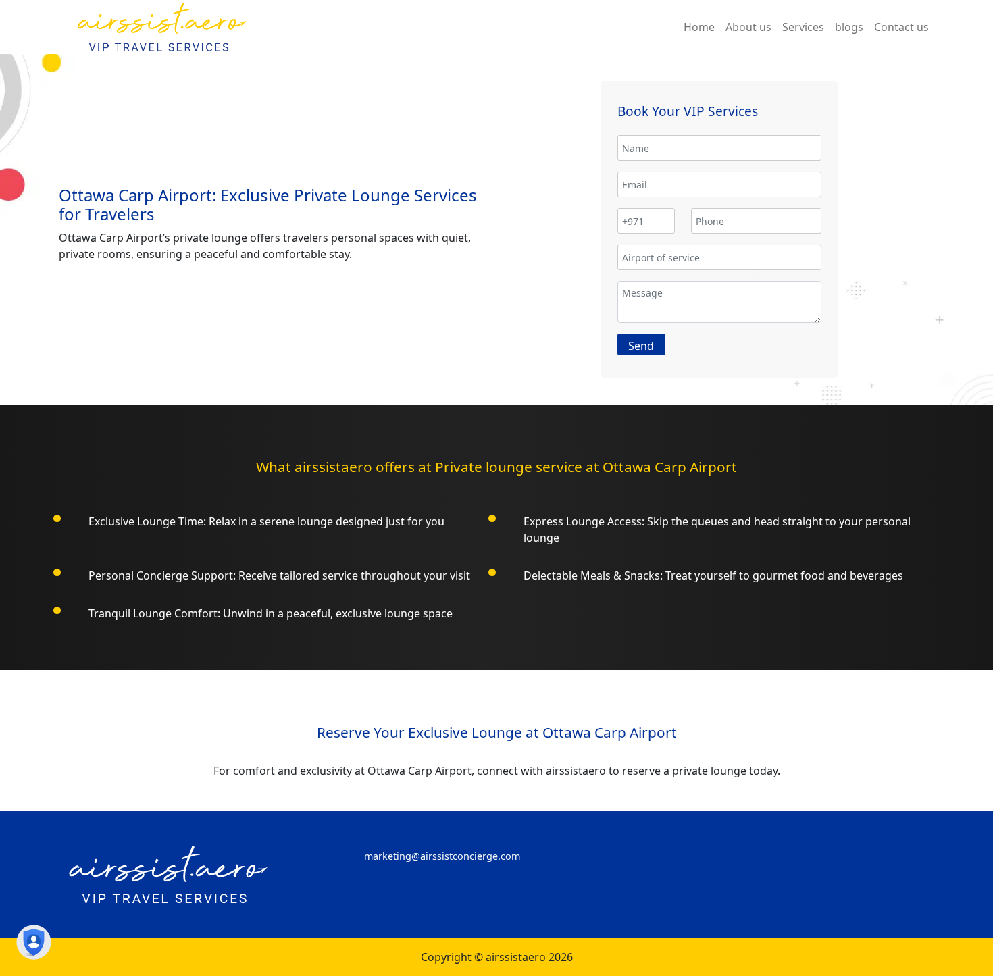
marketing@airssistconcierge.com (442, 856)
